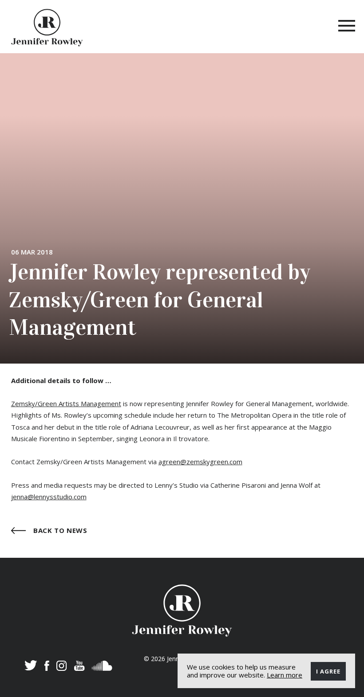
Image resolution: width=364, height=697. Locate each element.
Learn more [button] (284, 674)
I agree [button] (328, 671)
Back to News (59, 530)
